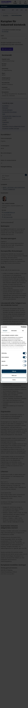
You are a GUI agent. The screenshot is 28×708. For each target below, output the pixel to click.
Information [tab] (14, 330)
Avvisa (14, 379)
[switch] (25, 357)
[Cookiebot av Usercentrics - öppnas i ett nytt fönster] (21, 327)
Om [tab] (23, 330)
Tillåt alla (14, 371)
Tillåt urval (14, 375)
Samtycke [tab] (5, 330)
